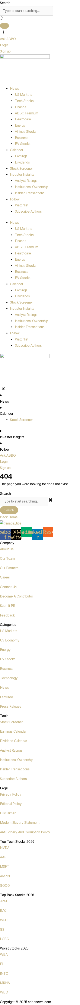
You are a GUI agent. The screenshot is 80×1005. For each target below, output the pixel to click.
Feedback (7, 615)
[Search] (4, 26)
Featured (6, 697)
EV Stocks (23, 144)
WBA (4, 954)
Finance (20, 107)
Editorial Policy (11, 804)
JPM (3, 901)
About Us (7, 549)
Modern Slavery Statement (19, 823)
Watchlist (21, 205)
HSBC (4, 939)
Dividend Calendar (13, 741)
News (4, 687)
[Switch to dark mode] (3, 32)
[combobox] (26, 11)
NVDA (4, 848)
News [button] (14, 88)
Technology (9, 678)
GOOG (5, 886)
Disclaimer (8, 813)
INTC (4, 973)
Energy (20, 125)
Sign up (5, 51)
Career (5, 577)
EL (2, 964)
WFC (3, 920)
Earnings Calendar (13, 731)
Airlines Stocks (25, 132)
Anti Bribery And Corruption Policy (25, 832)
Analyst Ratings (26, 181)
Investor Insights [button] (22, 174)
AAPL (4, 857)
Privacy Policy (10, 794)
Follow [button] (15, 199)
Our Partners (9, 568)
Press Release (10, 706)
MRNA (5, 983)
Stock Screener (21, 169)
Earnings (21, 156)
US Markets (23, 95)
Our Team (7, 559)
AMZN (5, 876)
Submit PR (7, 606)
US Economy (9, 640)
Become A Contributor (16, 596)
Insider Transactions (30, 193)
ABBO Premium (26, 113)
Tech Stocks (24, 101)
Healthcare (23, 119)
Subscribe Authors (28, 211)
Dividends (22, 162)
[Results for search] (40, 19)
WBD (4, 992)
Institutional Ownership (31, 187)
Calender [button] (16, 150)
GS (2, 930)
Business (21, 138)
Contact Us (8, 587)
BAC (3, 911)
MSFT (4, 867)
